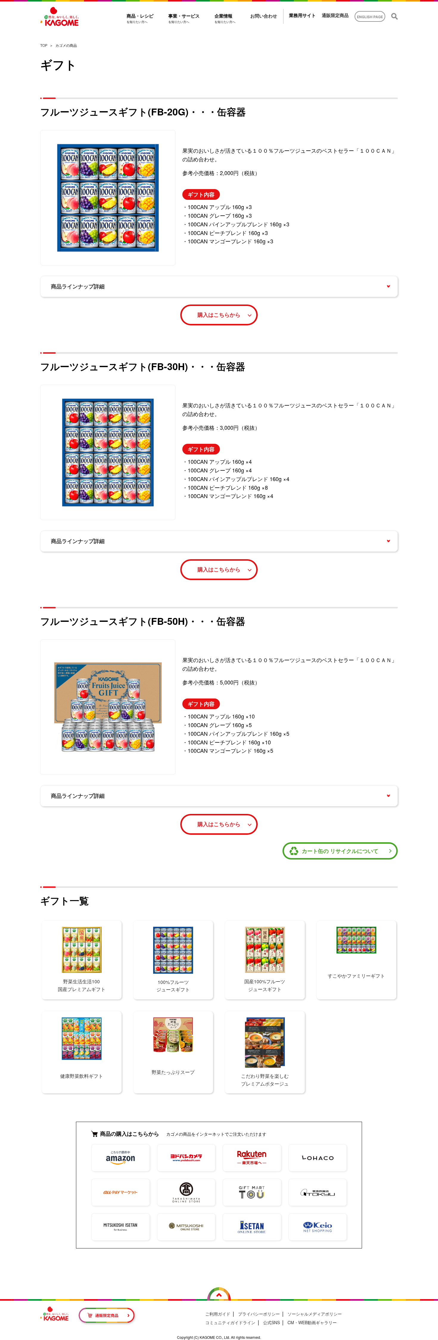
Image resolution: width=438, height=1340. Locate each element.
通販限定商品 (335, 15)
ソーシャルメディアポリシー (315, 1314)
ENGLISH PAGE (370, 17)
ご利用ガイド (217, 1314)
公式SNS (271, 1322)
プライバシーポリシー (259, 1314)
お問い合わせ (263, 16)
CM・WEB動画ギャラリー (312, 1322)
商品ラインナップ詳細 (78, 286)
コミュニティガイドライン (230, 1322)
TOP (43, 45)
